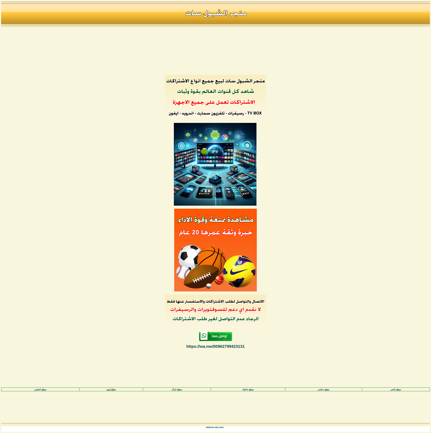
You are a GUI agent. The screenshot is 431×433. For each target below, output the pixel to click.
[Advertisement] (215, 51)
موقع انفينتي (40, 389)
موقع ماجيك (248, 389)
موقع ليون (111, 389)
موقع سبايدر (324, 389)
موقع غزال (177, 389)
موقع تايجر (396, 389)
